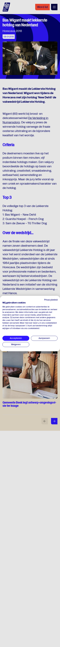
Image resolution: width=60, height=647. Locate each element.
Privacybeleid (51, 299)
